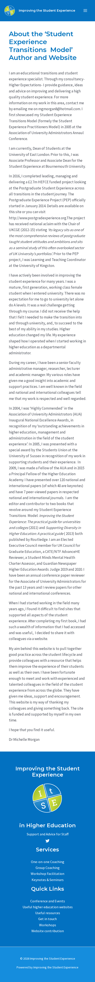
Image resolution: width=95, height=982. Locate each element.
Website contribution (47, 931)
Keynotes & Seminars (48, 880)
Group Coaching (48, 867)
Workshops (47, 925)
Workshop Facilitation (47, 873)
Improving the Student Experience (47, 11)
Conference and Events (47, 901)
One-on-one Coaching (47, 862)
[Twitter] (47, 841)
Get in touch (47, 919)
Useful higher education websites (48, 907)
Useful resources (47, 913)
